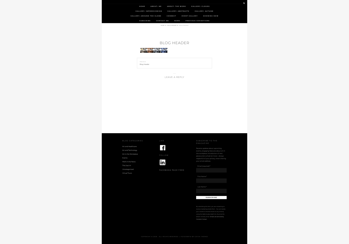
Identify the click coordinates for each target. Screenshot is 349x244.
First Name (202, 176)
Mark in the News (129, 162)
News (177, 21)
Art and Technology (129, 150)
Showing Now (210, 16)
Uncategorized (128, 169)
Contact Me (162, 21)
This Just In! (126, 165)
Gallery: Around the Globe (146, 16)
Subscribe (145, 21)
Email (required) (203, 166)
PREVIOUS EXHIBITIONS (198, 21)
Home (142, 6)
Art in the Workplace (130, 154)
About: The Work (176, 6)
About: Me (156, 6)
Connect (171, 16)
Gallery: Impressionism (149, 11)
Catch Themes (201, 236)
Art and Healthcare (129, 146)
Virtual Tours (127, 173)
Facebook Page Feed (171, 170)
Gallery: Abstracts (178, 11)
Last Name (202, 187)
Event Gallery (190, 16)
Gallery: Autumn (204, 11)
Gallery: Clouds (200, 6)
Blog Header (172, 25)
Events (124, 158)
